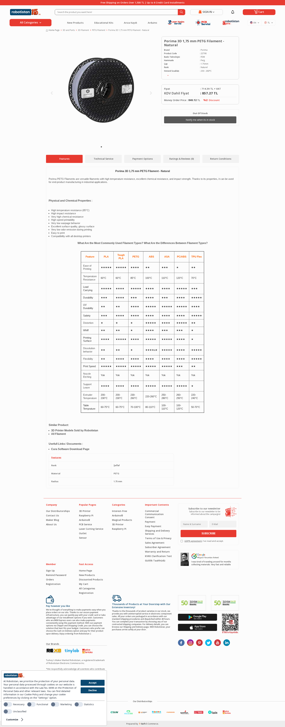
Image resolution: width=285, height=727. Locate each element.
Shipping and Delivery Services (157, 532)
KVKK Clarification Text (158, 556)
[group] (101, 90)
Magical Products (122, 519)
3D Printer (85, 511)
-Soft (142, 723)
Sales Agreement (154, 542)
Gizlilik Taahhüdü (155, 560)
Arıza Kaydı (130, 22)
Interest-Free (119, 511)
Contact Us (52, 515)
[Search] (181, 12)
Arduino (152, 22)
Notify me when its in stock (200, 119)
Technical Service (103, 158)
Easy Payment (153, 526)
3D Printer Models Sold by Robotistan (74, 430)
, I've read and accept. (203, 541)
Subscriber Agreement (158, 547)
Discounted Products (91, 579)
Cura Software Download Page (70, 449)
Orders (50, 579)
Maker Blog (52, 519)
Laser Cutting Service (91, 528)
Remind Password (56, 575)
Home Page (54, 30)
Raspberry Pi (86, 515)
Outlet (83, 533)
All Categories (87, 588)
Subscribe (208, 533)
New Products (75, 22)
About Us (51, 524)
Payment (150, 521)
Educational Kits (103, 22)
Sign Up (50, 570)
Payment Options (142, 158)
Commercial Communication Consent (154, 514)
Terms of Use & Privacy (158, 538)
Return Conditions (220, 158)
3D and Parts (69, 30)
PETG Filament (98, 30)
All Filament (58, 434)
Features (64, 158)
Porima (204, 50)
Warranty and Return (157, 551)
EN (254, 22)
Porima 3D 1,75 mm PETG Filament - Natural (128, 30)
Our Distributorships (58, 511)
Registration (53, 584)
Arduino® (84, 519)
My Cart (83, 584)
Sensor (83, 537)
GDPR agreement (193, 540)
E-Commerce (152, 723)
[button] (101, 146)
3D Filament (83, 30)
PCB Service (85, 524)
